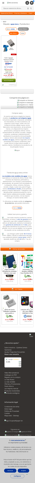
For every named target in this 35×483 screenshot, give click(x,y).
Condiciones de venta (11, 407)
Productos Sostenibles (12, 391)
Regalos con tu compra (12, 377)
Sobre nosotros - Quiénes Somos (15, 348)
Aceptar (23, 470)
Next (30, 268)
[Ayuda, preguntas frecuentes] (29, 474)
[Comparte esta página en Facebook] (25, 107)
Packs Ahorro (9, 386)
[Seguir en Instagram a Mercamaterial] (12, 432)
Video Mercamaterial (11, 373)
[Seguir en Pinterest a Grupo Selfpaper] (24, 435)
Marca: (17, 208)
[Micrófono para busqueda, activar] (28, 8)
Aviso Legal (8, 409)
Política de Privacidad (11, 411)
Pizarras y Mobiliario (20, 13)
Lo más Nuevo (9, 380)
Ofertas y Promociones (12, 384)
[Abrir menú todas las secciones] (3, 3)
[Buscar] (31, 8)
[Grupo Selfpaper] (13, 421)
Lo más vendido (9, 382)
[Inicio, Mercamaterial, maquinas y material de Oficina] (15, 3)
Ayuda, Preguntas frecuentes (14, 352)
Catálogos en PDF (10, 375)
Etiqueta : (11, 24)
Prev (3, 268)
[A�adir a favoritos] (5, 84)
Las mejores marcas (11, 388)
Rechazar (10, 470)
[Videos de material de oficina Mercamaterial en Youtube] (11, 435)
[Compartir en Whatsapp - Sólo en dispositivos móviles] (25, 102)
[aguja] (17, 150)
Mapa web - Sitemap (11, 416)
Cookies (7, 413)
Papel (30, 13)
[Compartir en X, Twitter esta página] (25, 105)
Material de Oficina (7, 13)
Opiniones (8, 350)
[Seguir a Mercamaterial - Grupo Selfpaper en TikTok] (25, 431)
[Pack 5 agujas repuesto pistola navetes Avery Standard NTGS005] (9, 45)
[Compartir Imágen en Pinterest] (25, 100)
